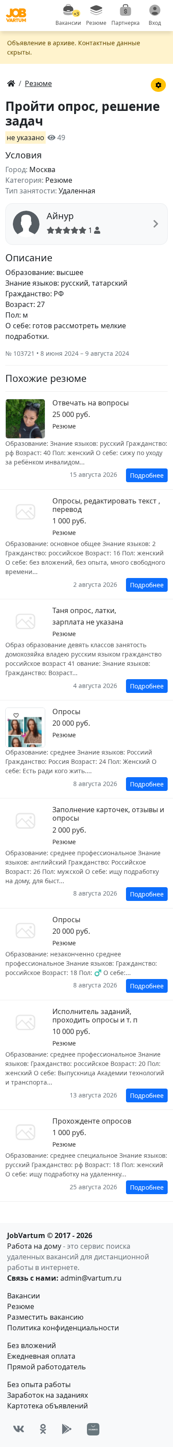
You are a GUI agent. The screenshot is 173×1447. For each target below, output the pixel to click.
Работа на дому (34, 1246)
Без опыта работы (39, 1384)
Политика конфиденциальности (63, 1328)
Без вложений (31, 1345)
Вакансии (23, 1296)
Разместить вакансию (45, 1317)
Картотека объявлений (47, 1406)
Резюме (20, 1306)
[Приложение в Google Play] (67, 1429)
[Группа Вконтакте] (18, 1429)
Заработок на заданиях (47, 1395)
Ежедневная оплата (41, 1356)
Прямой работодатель (46, 1367)
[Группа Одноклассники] (43, 1429)
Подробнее (147, 475)
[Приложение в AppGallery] (93, 1429)
